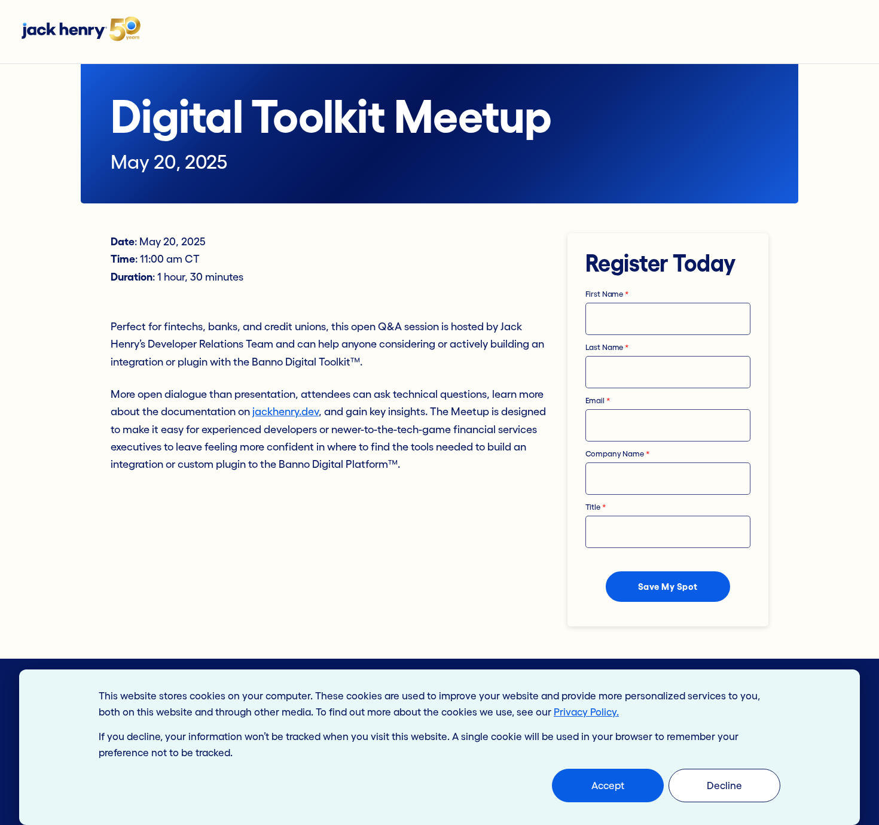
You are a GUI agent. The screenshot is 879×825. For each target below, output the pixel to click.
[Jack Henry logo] (87, 31)
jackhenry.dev (285, 412)
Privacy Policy (585, 711)
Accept (607, 785)
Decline (724, 785)
